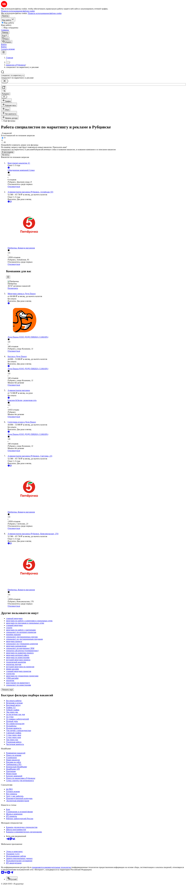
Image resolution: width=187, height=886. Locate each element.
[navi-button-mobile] (3, 52)
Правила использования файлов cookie (45, 13)
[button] (4, 44)
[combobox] (13, 75)
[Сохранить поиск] (3, 88)
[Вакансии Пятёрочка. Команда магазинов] (96, 225)
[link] (5, 38)
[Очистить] (4, 81)
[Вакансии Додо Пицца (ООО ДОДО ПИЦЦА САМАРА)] (96, 320)
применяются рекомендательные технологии (51, 867)
